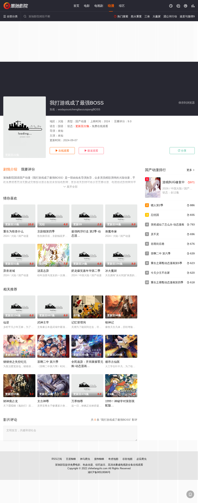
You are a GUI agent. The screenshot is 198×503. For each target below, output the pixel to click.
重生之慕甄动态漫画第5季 (166, 263)
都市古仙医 (112, 361)
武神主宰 (43, 322)
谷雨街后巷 (157, 243)
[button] (12, 169)
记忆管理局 (78, 322)
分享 (182, 150)
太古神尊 (43, 401)
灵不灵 (155, 234)
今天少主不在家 (160, 272)
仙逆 (6, 322)
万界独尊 (77, 401)
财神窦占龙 (10, 401)
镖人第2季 (157, 205)
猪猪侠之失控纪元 (14, 361)
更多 (191, 169)
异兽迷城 (9, 270)
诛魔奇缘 (111, 231)
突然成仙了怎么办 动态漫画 (167, 224)
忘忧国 (155, 214)
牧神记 (109, 322)
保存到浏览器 (186, 102)
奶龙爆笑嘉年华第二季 (85, 270)
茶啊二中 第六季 (47, 361)
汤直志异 (43, 270)
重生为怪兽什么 (13, 231)
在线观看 (62, 150)
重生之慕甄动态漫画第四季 (167, 282)
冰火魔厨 (111, 270)
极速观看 (91, 150)
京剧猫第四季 (46, 231)
